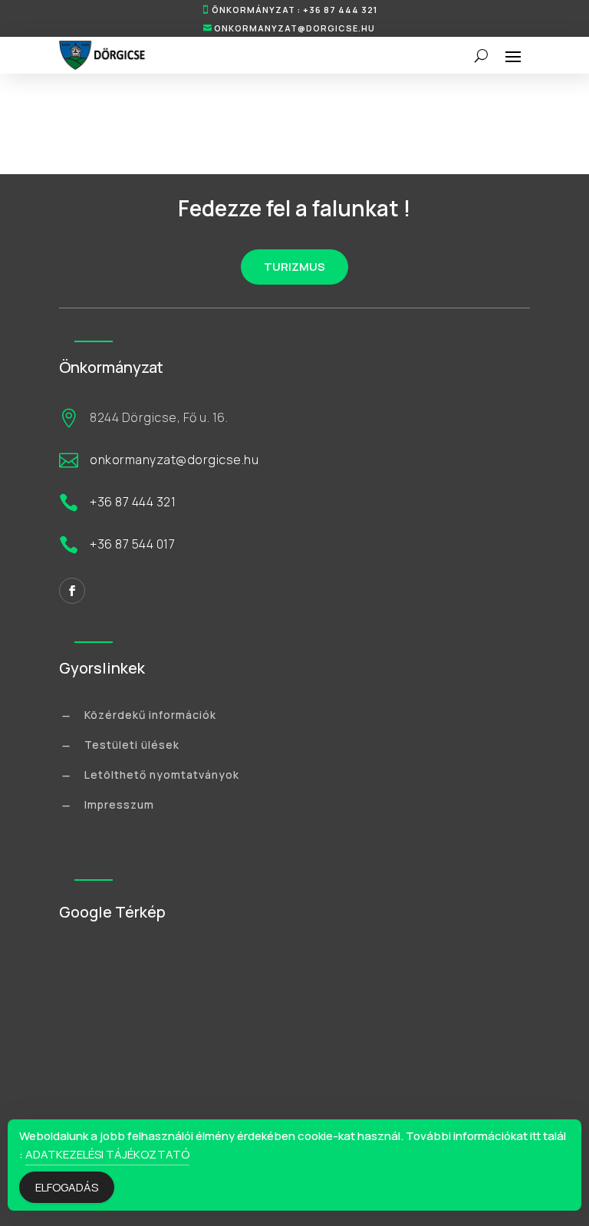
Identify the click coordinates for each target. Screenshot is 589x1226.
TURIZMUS (294, 267)
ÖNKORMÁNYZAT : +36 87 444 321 (294, 9)
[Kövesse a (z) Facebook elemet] (72, 591)
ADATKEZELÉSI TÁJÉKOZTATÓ (107, 1154)
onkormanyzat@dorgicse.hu (294, 28)
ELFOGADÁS (66, 1187)
